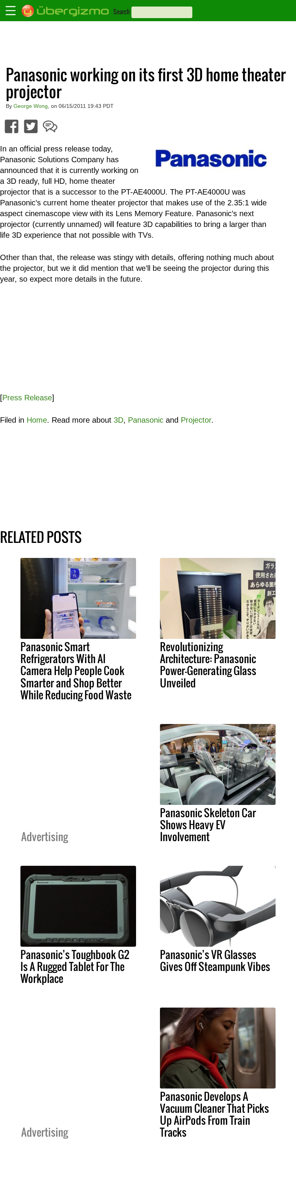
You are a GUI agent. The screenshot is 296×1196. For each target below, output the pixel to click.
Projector (196, 420)
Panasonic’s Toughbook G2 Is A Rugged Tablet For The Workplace (74, 966)
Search (121, 11)
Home (37, 420)
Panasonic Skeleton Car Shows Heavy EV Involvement (208, 824)
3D (118, 420)
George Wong (30, 106)
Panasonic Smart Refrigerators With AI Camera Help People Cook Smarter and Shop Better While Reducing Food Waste (75, 670)
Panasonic (145, 420)
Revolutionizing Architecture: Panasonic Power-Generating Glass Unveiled (208, 664)
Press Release (27, 397)
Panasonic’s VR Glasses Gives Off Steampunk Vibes (215, 960)
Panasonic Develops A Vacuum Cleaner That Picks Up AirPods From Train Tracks (214, 1114)
